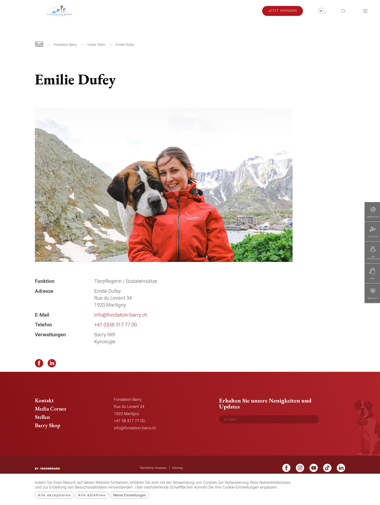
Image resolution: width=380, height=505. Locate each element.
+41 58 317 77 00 (129, 420)
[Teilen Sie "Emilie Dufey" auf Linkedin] (52, 363)
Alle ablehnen (92, 495)
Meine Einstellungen (129, 495)
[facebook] (286, 469)
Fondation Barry (65, 45)
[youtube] (313, 469)
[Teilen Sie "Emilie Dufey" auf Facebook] (39, 363)
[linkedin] (341, 469)
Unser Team (96, 45)
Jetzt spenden (282, 11)
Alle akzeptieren (54, 495)
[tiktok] (327, 469)
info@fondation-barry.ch (135, 428)
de (321, 11)
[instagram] (300, 469)
